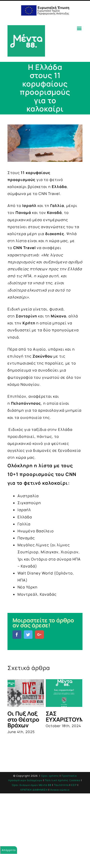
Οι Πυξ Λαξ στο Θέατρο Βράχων (23, 719)
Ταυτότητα (61, 785)
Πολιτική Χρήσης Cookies (62, 780)
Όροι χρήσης (50, 775)
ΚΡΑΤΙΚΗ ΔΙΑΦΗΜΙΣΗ (34, 789)
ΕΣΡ (74, 785)
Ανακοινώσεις (60, 789)
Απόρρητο (9, 850)
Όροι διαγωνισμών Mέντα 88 (32, 785)
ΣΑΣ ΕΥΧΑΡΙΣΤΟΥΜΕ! (68, 716)
